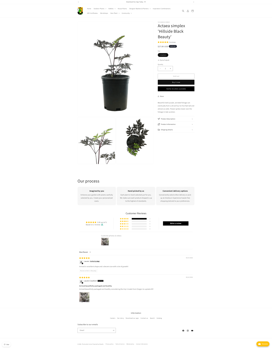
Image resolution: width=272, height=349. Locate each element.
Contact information (142, 344)
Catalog (159, 318)
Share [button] (162, 96)
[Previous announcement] (78, 2)
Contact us (144, 318)
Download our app (132, 318)
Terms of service (119, 344)
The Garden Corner (87, 344)
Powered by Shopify (98, 344)
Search (152, 318)
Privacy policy (109, 344)
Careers (112, 318)
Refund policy (130, 344)
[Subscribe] (113, 330)
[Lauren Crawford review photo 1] (84, 297)
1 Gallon (164, 55)
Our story (120, 318)
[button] (99, 8)
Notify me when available (176, 89)
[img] (84, 258)
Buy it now (176, 82)
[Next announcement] (193, 2)
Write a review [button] (175, 223)
